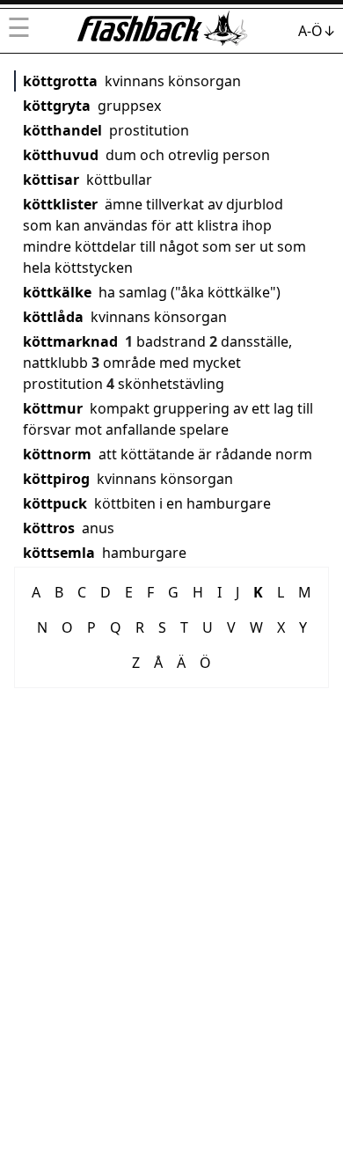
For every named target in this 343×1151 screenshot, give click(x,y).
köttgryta (57, 105)
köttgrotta (60, 81)
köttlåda (53, 316)
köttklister (60, 204)
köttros (49, 528)
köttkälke (57, 292)
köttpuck (55, 503)
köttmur (53, 408)
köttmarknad (70, 341)
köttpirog (56, 478)
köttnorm (57, 454)
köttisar (51, 179)
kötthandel (62, 130)
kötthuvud (61, 155)
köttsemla (59, 552)
